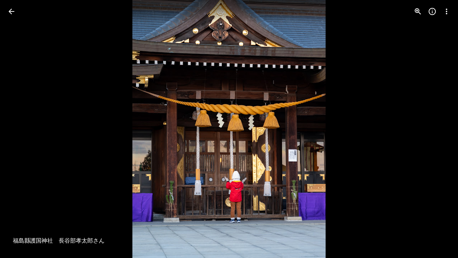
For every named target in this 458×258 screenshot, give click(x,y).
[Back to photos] (11, 11)
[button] (20, 129)
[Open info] (432, 11)
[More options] (446, 11)
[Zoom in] (418, 11)
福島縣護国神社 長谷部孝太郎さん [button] (58, 240)
